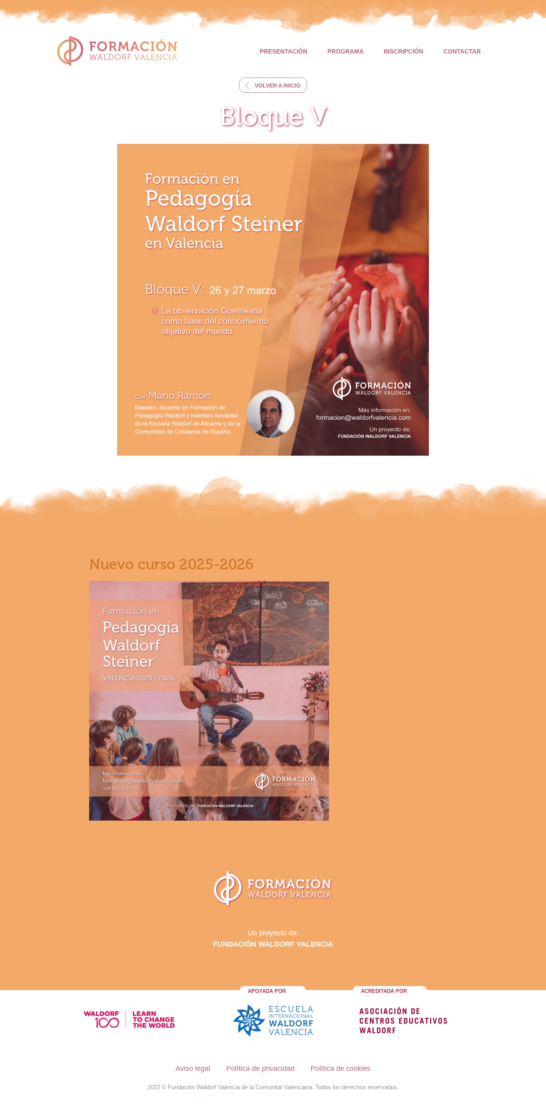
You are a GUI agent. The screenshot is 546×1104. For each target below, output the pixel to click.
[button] (273, 85)
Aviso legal (192, 1068)
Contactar (462, 51)
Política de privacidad (260, 1068)
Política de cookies (341, 1068)
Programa (345, 51)
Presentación (283, 51)
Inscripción (403, 51)
